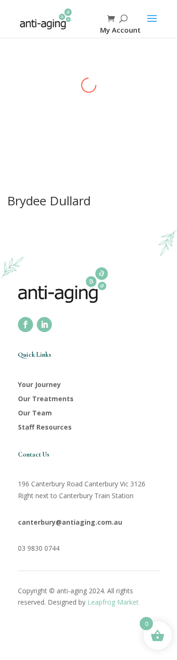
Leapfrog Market (113, 602)
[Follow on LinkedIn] (44, 324)
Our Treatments (46, 398)
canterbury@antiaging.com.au (70, 522)
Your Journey (39, 384)
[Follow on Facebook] (25, 324)
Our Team (35, 412)
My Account (120, 30)
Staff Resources (45, 426)
